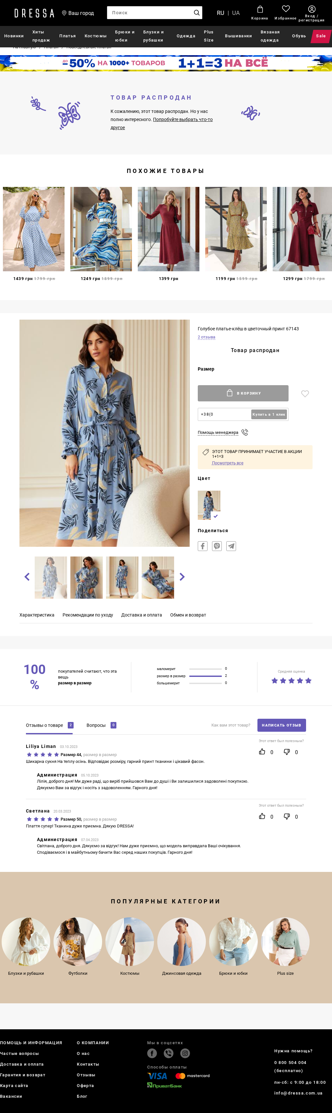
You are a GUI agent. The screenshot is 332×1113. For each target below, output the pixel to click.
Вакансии (11, 1096)
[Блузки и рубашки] (26, 941)
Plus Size (209, 36)
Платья (67, 35)
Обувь (299, 35)
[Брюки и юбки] (233, 941)
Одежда (186, 35)
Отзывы (86, 1074)
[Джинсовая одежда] (181, 941)
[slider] (291, 679)
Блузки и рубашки (153, 36)
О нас (83, 1053)
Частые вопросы (19, 1053)
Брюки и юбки (125, 36)
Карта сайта (14, 1085)
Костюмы (96, 35)
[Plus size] (285, 941)
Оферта (85, 1085)
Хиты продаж (41, 36)
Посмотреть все (227, 462)
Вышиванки (238, 35)
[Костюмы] (129, 941)
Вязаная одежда (270, 36)
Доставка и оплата (22, 1064)
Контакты (88, 1064)
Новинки (14, 35)
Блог (82, 1096)
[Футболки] (77, 941)
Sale (321, 35)
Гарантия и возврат (22, 1074)
